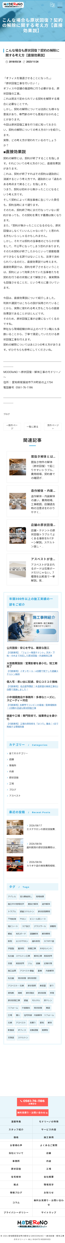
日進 (10, 963)
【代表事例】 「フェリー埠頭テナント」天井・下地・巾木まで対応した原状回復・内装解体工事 (31, 654)
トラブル (12, 911)
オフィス (22, 1030)
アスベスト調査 (27, 971)
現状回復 (38, 1008)
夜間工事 (32, 948)
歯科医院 (36, 941)
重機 (40, 971)
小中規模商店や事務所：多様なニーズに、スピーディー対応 (32, 699)
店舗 (11, 759)
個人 (18, 1015)
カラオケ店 (49, 941)
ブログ (6, 414)
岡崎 (20, 993)
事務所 (12, 765)
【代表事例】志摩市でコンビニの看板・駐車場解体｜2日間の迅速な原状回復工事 (31, 706)
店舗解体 (34, 934)
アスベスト (15, 795)
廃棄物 (45, 1030)
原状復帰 (32, 986)
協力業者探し (26, 896)
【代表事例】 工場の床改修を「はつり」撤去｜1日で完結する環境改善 (32, 725)
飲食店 (11, 1030)
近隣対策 (48, 963)
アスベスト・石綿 (16, 986)
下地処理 (12, 919)
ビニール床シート (38, 919)
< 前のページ (12, 427)
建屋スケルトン (27, 911)
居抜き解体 (33, 904)
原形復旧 (30, 993)
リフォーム (13, 1008)
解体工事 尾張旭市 (43, 956)
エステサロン (22, 941)
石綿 (10, 1023)
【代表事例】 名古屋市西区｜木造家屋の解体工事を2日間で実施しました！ (32, 688)
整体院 (21, 948)
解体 (50, 1023)
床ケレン (48, 1000)
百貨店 (11, 1037)
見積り (33, 1023)
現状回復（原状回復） (28, 978)
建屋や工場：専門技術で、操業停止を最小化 (32, 717)
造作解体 (46, 904)
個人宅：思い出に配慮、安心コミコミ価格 (32, 681)
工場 (11, 783)
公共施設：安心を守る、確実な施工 (28, 648)
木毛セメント (46, 948)
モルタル (36, 1000)
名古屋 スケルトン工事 (19, 956)
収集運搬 (34, 1030)
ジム (30, 963)
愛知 (42, 1023)
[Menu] (60, 5)
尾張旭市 (20, 963)
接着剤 (53, 926)
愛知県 (11, 993)
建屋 (26, 1000)
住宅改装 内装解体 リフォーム (39, 1015)
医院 (10, 941)
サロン (23, 919)
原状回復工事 (14, 1000)
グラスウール (40, 926)
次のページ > (53, 427)
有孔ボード (21, 934)
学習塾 (11, 948)
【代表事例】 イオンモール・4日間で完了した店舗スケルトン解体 (32, 673)
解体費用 (46, 934)
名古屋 (11, 978)
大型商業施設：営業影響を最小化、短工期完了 (32, 665)
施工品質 (12, 971)
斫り (52, 986)
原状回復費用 (44, 911)
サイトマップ (48, 1212)
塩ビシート (13, 926)
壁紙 (10, 934)
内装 (11, 771)
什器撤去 (26, 1008)
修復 (52, 993)
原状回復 (13, 777)
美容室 (43, 986)
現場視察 (40, 896)
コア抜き (26, 926)
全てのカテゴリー (18, 753)
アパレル (12, 896)
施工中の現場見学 (16, 904)
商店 (48, 1008)
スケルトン (23, 1037)
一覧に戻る (32, 426)
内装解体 (50, 971)
